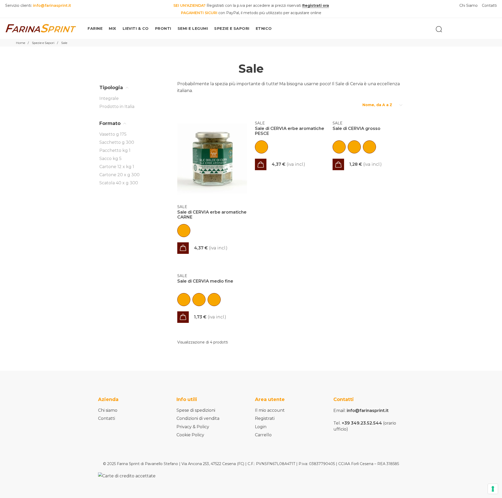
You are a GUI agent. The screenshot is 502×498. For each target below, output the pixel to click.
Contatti (106, 418)
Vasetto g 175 (113, 134)
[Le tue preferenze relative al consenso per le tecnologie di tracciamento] (493, 489)
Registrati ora (315, 5)
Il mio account (270, 410)
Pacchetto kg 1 (114, 150)
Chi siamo (107, 410)
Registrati (265, 418)
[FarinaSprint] (41, 28)
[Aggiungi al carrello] (183, 248)
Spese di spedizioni (195, 410)
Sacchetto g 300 (116, 142)
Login (260, 426)
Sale (182, 206)
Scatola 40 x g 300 (118, 182)
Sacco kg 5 (110, 158)
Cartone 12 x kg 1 (116, 166)
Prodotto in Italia (116, 106)
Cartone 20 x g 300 (119, 174)
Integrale (109, 98)
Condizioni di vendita (197, 418)
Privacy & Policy (192, 426)
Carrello (263, 434)
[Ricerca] (439, 29)
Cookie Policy (190, 434)
